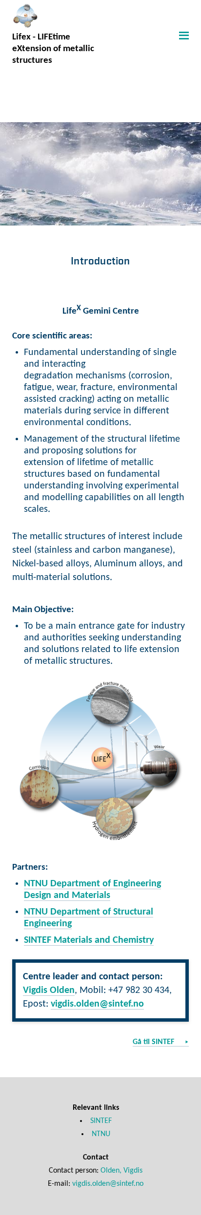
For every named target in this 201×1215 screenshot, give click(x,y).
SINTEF (101, 1121)
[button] (183, 35)
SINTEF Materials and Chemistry (89, 940)
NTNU (101, 1134)
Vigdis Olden (49, 990)
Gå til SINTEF (154, 1042)
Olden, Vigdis (121, 1171)
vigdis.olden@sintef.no (97, 1004)
